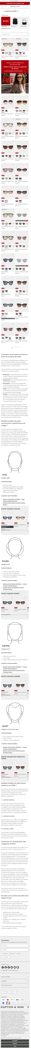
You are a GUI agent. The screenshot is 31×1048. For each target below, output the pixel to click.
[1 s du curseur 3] (5, 28)
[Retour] (2, 11)
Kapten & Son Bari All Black (11, 499)
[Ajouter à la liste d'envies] (13, 39)
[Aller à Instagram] (3, 967)
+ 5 (27, 110)
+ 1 (27, 155)
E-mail (4, 949)
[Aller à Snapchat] (18, 967)
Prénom (5, 945)
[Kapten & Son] (15, 6)
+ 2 (13, 52)
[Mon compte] (1, 6)
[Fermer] (28, 3)
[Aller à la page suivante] (20, 347)
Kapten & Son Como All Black (12, 584)
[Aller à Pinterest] (12, 967)
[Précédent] (2, 30)
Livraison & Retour (14, 0)
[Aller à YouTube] (15, 967)
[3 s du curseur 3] (24, 28)
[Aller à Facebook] (6, 967)
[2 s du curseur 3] (15, 28)
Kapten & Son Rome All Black (12, 667)
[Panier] (5, 6)
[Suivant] (28, 30)
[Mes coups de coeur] (3, 6)
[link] (8, 48)
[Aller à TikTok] (9, 967)
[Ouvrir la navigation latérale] (28, 7)
